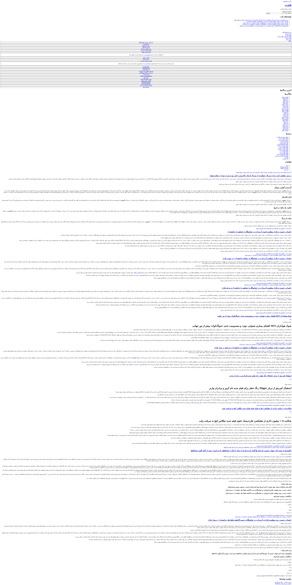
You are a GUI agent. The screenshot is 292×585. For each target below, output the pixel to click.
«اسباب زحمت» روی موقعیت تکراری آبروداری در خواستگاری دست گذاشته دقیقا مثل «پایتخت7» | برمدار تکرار (249, 520)
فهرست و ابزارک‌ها (287, 11)
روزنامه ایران (146, 44)
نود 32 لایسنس (146, 69)
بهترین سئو (288, 39)
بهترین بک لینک (146, 47)
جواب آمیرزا (146, 66)
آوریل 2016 (285, 124)
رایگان (289, 41)
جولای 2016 (285, 120)
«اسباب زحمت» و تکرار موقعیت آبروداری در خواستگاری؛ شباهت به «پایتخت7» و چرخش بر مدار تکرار (252, 348)
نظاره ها (17, 298)
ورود (287, 165)
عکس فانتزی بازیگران (282, 145)
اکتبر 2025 (285, 107)
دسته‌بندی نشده (284, 141)
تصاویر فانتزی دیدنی (283, 140)
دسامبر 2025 (285, 104)
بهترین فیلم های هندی (146, 79)
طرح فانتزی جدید (284, 142)
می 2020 (286, 113)
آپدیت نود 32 (288, 33)
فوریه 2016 (285, 127)
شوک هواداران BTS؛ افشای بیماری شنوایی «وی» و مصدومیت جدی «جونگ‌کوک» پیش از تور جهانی (263, 25)
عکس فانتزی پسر (283, 147)
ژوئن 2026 (285, 100)
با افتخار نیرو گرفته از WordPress (283, 583)
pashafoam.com (146, 68)
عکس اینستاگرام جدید (282, 144)
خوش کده (146, 77)
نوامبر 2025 (285, 106)
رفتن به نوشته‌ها (287, 1)
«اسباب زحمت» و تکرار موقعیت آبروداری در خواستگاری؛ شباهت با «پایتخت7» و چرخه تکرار (265, 24)
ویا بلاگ (216, 478)
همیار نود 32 (288, 38)
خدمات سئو (146, 87)
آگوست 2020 (285, 111)
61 (281, 582)
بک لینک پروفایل (138, 272)
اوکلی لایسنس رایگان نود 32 (284, 36)
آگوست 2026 (285, 97)
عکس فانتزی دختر (283, 150)
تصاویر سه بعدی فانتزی (282, 137)
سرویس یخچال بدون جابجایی (146, 71)
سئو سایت (146, 54)
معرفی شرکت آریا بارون (146, 85)
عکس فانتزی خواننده (283, 148)
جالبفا (208, 340)
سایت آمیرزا (17, 200)
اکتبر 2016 (285, 116)
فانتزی (288, 5)
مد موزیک (145, 235)
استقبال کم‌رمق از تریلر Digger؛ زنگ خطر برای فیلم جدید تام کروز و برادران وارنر (260, 376)
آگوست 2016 (285, 119)
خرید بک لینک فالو (287, 32)
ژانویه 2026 (285, 103)
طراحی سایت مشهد (146, 80)
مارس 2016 (285, 126)
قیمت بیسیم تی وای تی (146, 60)
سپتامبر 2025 (285, 108)
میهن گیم (196, 402)
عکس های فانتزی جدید (282, 154)
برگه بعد (277, 582)
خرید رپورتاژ (146, 59)
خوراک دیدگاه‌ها (284, 168)
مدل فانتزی (285, 158)
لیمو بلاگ (262, 532)
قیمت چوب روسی (146, 52)
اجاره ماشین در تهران (146, 50)
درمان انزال (146, 74)
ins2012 (269, 228)
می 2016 (286, 123)
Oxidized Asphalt (146, 82)
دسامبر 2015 (285, 130)
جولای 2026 (285, 98)
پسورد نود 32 (288, 35)
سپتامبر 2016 (285, 117)
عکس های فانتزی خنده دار (281, 155)
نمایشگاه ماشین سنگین (146, 76)
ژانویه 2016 (285, 129)
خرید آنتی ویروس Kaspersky (146, 42)
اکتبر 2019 (285, 114)
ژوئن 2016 (285, 121)
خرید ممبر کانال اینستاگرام (146, 72)
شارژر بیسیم (146, 57)
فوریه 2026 (285, 101)
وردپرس (286, 169)
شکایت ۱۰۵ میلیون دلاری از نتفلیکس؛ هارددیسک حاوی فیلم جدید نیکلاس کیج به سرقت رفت (256, 408)
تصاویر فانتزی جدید (283, 138)
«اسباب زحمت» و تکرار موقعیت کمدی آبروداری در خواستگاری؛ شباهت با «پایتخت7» (267, 21)
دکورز (186, 427)
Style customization (146, 83)
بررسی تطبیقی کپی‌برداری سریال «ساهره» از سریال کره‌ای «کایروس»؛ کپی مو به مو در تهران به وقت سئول (261, 20)
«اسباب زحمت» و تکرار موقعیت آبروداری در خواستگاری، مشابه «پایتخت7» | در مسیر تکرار (265, 22)
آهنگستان (133, 357)
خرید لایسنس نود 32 (146, 48)
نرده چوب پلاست (146, 45)
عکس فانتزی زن (284, 151)
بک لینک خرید (147, 63)
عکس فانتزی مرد (284, 153)
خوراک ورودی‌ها (284, 166)
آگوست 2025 (285, 110)
